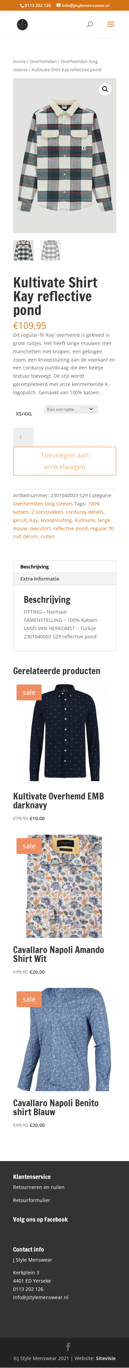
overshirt (40, 528)
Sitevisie (106, 1358)
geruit (20, 520)
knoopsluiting (56, 520)
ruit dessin (25, 536)
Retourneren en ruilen (39, 1187)
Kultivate (85, 520)
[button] (105, 89)
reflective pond (70, 528)
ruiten (48, 536)
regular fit (101, 528)
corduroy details (85, 512)
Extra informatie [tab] (39, 578)
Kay (34, 520)
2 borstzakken (47, 512)
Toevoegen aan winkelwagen (65, 460)
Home (19, 61)
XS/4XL (24, 413)
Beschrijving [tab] (34, 566)
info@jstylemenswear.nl (40, 1297)
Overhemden (43, 61)
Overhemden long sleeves (43, 503)
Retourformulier (31, 1200)
